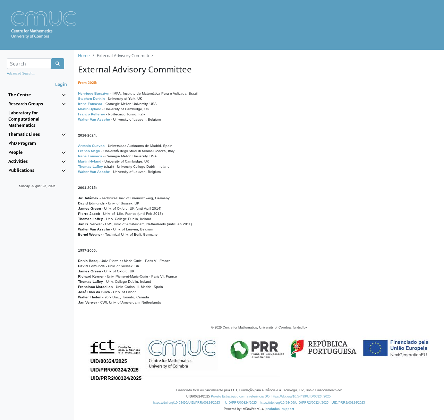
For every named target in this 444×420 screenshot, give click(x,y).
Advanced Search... (21, 73)
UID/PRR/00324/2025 (241, 402)
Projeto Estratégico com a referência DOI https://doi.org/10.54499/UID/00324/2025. (271, 396)
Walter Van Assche (94, 119)
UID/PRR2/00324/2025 (348, 402)
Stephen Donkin (91, 98)
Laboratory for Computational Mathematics (24, 119)
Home (84, 56)
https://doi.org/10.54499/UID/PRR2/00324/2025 (294, 402)
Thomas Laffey (90, 166)
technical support (280, 409)
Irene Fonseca (90, 104)
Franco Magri (89, 151)
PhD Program (22, 143)
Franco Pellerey (91, 114)
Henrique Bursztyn (93, 93)
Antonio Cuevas (91, 146)
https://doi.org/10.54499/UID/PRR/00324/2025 (186, 402)
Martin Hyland (89, 109)
